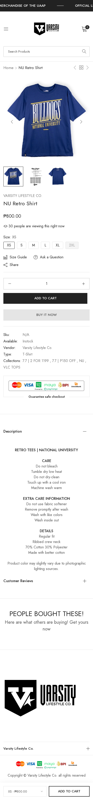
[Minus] (10, 283)
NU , (82, 360)
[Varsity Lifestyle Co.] (47, 29)
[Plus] (83, 283)
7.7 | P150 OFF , (65, 360)
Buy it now (46, 314)
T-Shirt (27, 354)
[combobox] (46, 51)
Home (8, 67)
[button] (81, 121)
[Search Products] (84, 51)
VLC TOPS (11, 367)
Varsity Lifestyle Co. (22, 195)
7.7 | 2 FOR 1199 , (37, 360)
